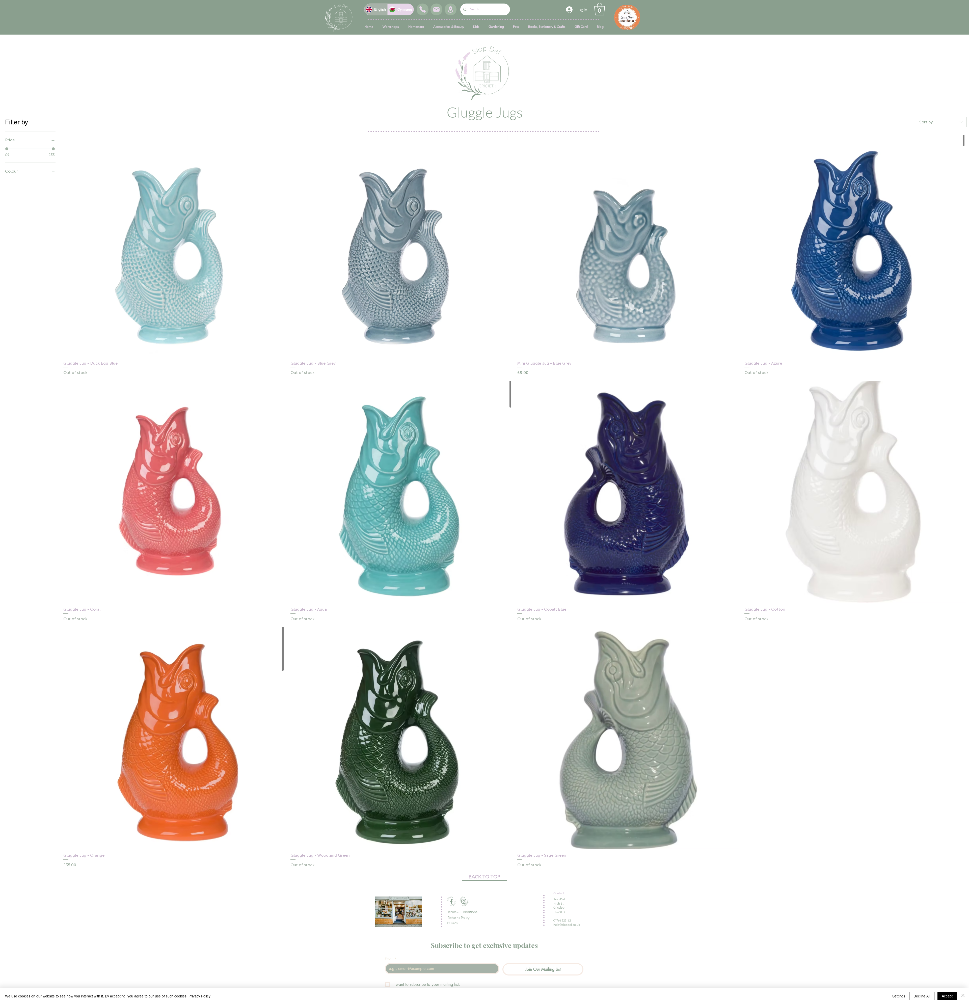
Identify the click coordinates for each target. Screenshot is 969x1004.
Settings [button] (898, 995)
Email (390, 959)
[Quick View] (174, 246)
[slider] (7, 149)
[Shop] (422, 9)
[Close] (963, 996)
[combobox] (941, 122)
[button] (599, 9)
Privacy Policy (199, 995)
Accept (947, 995)
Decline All (921, 995)
